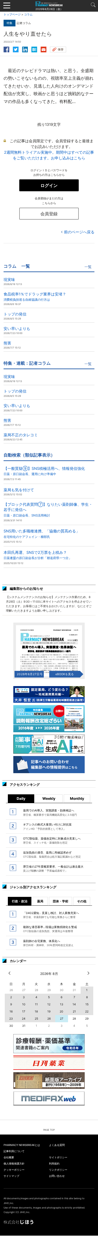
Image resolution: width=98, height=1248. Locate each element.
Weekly (48, 798)
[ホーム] (49, 3)
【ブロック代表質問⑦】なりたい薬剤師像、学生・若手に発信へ (48, 509)
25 (36, 1018)
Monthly (77, 798)
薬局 (40, 901)
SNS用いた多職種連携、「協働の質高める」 (42, 533)
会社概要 (9, 1157)
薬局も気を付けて (19, 489)
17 (23, 1011)
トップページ (12, 14)
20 (61, 1011)
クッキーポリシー (14, 1169)
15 (86, 1004)
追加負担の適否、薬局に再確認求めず (52, 854)
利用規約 (54, 1163)
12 (48, 1004)
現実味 (9, 279)
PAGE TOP (49, 1129)
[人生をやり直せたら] (34, 48)
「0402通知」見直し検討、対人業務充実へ (51, 915)
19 (48, 1011)
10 (23, 1004)
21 (74, 1011)
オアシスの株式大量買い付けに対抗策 (47, 826)
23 (11, 1018)
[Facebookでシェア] (6, 48)
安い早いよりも (17, 328)
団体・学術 (60, 901)
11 (36, 1004)
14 (74, 1004)
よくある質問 (57, 1145)
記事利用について (14, 1151)
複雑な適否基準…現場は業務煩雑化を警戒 (50, 929)
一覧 (88, 267)
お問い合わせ (57, 1176)
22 (86, 1011)
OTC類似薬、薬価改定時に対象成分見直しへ (52, 840)
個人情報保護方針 (14, 1163)
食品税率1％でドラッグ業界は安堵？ (35, 296)
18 (36, 1011)
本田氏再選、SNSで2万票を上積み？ (38, 555)
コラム (28, 14)
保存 (61, 49)
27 (61, 1018)
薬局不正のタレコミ (21, 434)
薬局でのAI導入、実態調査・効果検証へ (50, 812)
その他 (81, 901)
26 (49, 1018)
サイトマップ (11, 1176)
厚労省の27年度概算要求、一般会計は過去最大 (53, 868)
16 (11, 1011)
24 (23, 1018)
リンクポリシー (58, 1169)
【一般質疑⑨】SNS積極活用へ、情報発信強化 (44, 471)
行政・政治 (19, 901)
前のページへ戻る (79, 232)
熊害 (7, 343)
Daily (21, 798)
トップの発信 (15, 314)
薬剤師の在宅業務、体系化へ (48, 943)
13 (61, 1004)
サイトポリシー (58, 1157)
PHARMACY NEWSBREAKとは (22, 1145)
